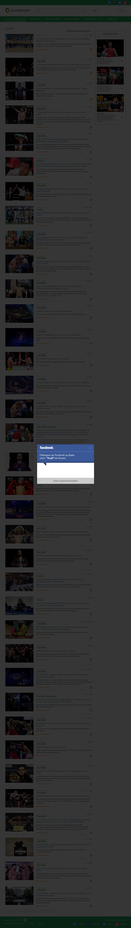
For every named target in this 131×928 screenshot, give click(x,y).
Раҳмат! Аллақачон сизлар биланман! (65, 481)
